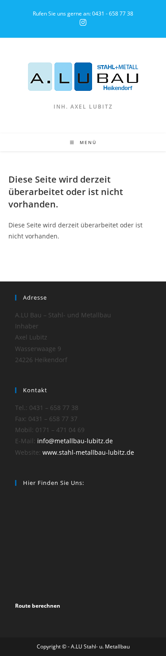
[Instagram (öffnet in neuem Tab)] (83, 23)
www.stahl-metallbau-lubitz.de (88, 452)
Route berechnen (37, 605)
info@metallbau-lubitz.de (75, 441)
